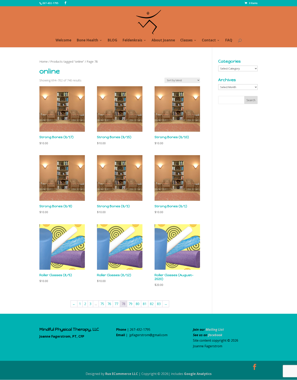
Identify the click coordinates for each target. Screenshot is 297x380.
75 (102, 304)
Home (43, 61)
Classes (186, 40)
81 (144, 304)
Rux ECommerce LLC (121, 374)
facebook (215, 335)
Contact (209, 40)
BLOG (112, 40)
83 (159, 304)
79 (130, 304)
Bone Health (87, 40)
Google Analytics (198, 374)
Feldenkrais (132, 40)
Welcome (63, 40)
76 (109, 304)
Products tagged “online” (67, 61)
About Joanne (163, 40)
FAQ (228, 40)
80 (137, 304)
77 (116, 304)
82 (152, 304)
